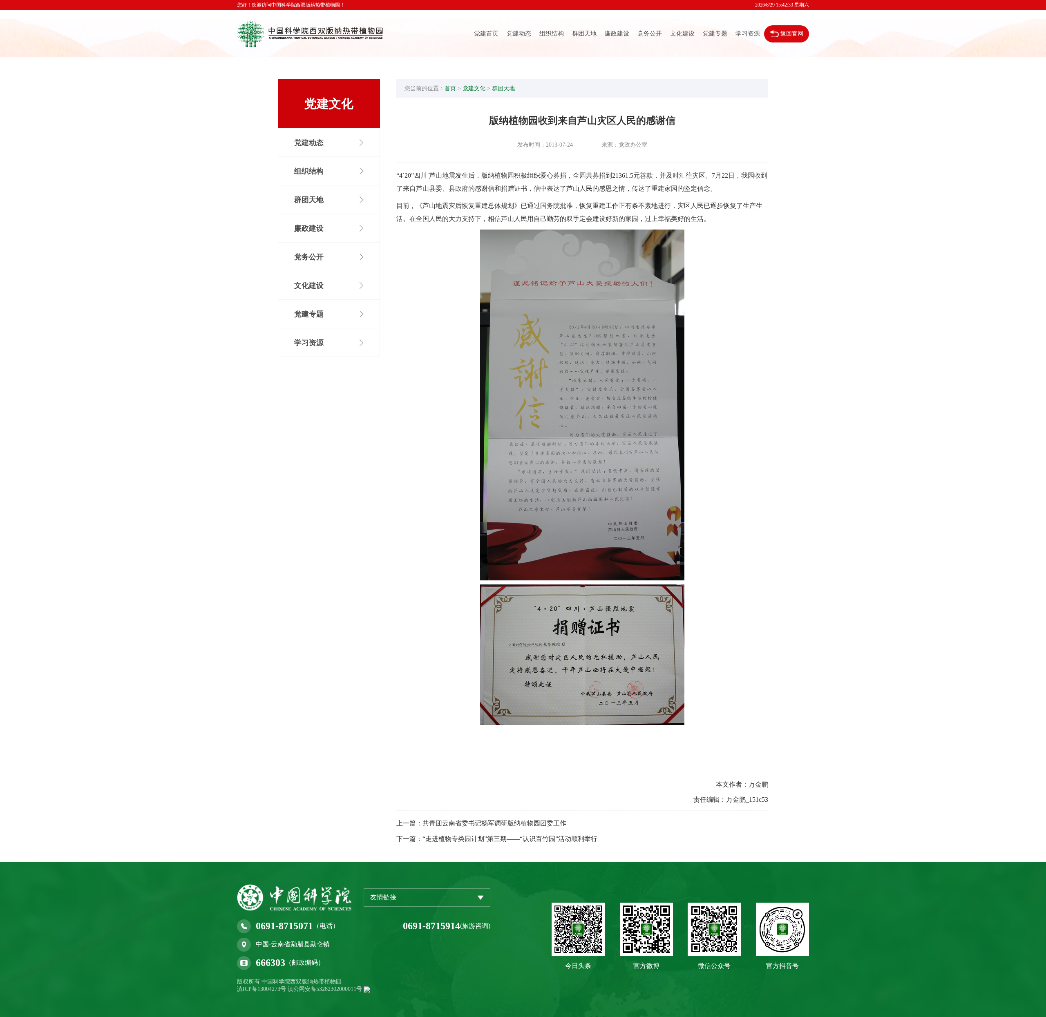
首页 (450, 88)
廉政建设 (617, 33)
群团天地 (584, 33)
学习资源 (747, 33)
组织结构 (551, 33)
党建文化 (474, 88)
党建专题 (715, 33)
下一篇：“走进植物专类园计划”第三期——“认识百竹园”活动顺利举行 (496, 838)
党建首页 (486, 33)
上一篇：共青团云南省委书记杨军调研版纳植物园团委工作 (481, 823)
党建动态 (519, 33)
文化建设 (682, 33)
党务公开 (649, 33)
